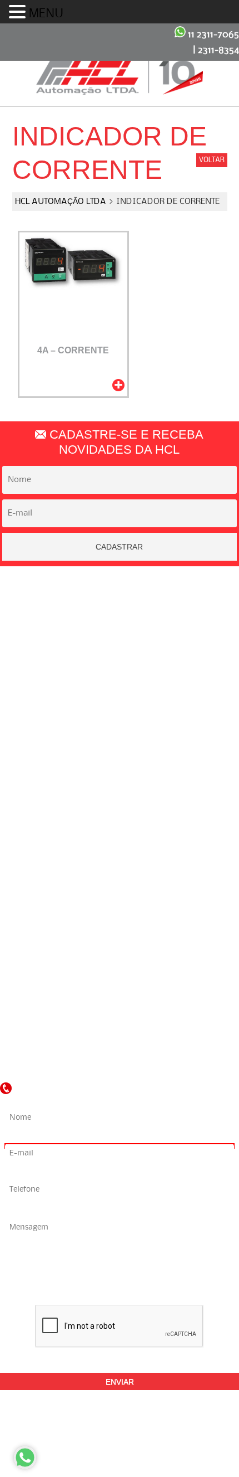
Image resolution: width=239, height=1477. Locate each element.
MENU (46, 14)
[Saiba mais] (118, 385)
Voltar (212, 160)
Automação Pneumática (113, 730)
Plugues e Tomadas (114, 748)
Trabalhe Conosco (113, 647)
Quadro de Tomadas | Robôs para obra (113, 767)
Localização (114, 629)
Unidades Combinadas (114, 786)
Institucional (113, 610)
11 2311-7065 (212, 34)
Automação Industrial (113, 711)
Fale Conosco (114, 666)
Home (114, 591)
